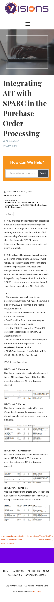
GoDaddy (36, 591)
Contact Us (15, 574)
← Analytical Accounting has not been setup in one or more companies (13, 539)
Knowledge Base (35, 574)
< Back (9, 214)
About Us (18, 571)
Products (33, 571)
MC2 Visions (10, 145)
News (46, 571)
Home (6, 571)
